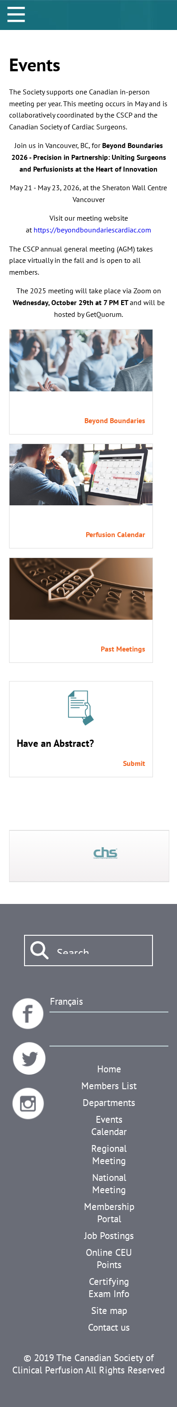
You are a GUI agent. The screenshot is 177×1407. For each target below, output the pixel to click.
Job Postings (109, 1235)
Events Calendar (109, 1125)
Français (66, 1001)
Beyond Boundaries (114, 420)
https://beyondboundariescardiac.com (92, 229)
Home (109, 1069)
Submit (134, 763)
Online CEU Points (109, 1258)
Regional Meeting (109, 1154)
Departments (109, 1102)
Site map (109, 1310)
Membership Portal (109, 1212)
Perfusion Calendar (115, 534)
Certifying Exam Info (108, 1287)
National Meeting (109, 1183)
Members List (109, 1086)
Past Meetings (123, 648)
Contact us (109, 1327)
